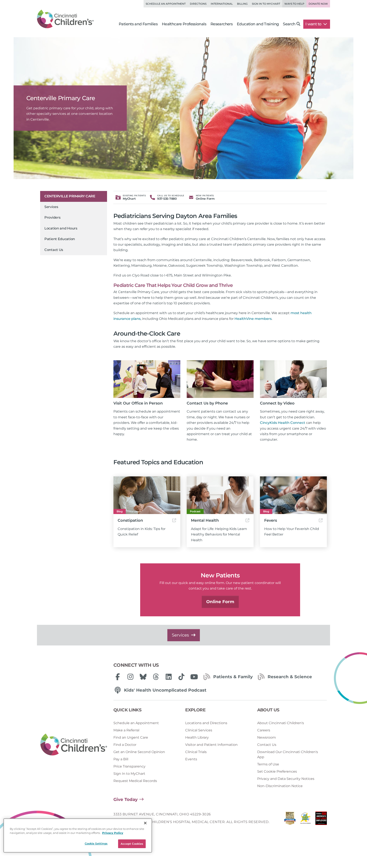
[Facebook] (117, 676)
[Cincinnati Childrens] (73, 745)
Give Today (125, 799)
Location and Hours (60, 228)
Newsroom (266, 737)
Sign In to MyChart (129, 774)
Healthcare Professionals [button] (184, 24)
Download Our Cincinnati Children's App (287, 754)
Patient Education (59, 239)
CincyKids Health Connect (282, 423)
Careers (263, 730)
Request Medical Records (135, 781)
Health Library (197, 737)
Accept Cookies (132, 843)
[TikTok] (181, 676)
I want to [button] (313, 24)
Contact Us (53, 250)
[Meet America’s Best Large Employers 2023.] (321, 819)
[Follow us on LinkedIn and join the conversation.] (168, 676)
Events (191, 759)
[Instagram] (130, 676)
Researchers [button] (221, 24)
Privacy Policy (112, 833)
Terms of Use (268, 764)
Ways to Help (294, 3)
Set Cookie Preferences (277, 771)
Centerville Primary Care (69, 196)
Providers (52, 217)
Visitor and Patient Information (211, 745)
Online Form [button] (220, 601)
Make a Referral (126, 730)
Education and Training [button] (258, 24)
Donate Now (318, 3)
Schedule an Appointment (166, 3)
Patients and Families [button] (138, 24)
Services (51, 207)
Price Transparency (129, 766)
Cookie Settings (96, 843)
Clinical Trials (196, 752)
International (222, 3)
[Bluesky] (143, 676)
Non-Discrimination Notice (280, 786)
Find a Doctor (124, 745)
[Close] (145, 823)
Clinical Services (198, 730)
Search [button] (289, 24)
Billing (242, 3)
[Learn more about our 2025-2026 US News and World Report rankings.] (290, 819)
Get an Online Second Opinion (139, 752)
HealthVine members (253, 319)
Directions (198, 3)
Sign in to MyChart (266, 3)
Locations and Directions (206, 723)
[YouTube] (194, 676)
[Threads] (156, 676)
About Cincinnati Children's (280, 723)
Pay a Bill (120, 759)
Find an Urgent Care (130, 737)
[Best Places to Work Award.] (305, 819)
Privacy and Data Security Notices (285, 779)
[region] (77, 835)
